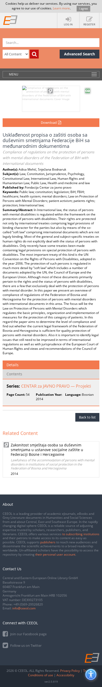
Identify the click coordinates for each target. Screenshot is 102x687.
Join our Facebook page (28, 634)
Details (13, 364)
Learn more (61, 8)
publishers (47, 542)
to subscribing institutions (80, 534)
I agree (83, 8)
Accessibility (65, 675)
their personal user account (55, 554)
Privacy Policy (70, 670)
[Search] (34, 54)
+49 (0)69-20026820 (28, 604)
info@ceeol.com (24, 608)
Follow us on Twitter (25, 645)
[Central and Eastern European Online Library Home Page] (10, 20)
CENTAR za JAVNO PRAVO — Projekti (56, 386)
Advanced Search (79, 53)
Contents (14, 373)
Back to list (87, 417)
